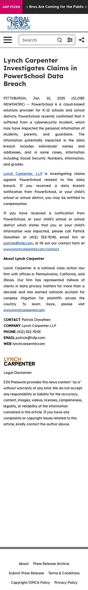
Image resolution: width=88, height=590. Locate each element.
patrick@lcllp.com (18, 243)
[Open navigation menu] (7, 40)
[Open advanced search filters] (70, 40)
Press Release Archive (51, 563)
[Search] (59, 40)
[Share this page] (82, 40)
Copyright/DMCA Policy (30, 582)
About (24, 563)
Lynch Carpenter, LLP (22, 174)
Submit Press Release (26, 573)
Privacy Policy (65, 582)
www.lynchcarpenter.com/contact (31, 249)
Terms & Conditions (63, 573)
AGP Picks (11, 7)
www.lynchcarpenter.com (23, 310)
